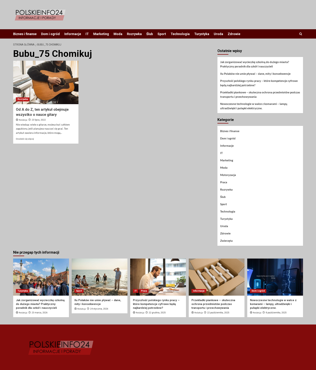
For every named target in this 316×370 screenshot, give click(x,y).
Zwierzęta (226, 240)
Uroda (218, 34)
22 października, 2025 (218, 312)
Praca (223, 182)
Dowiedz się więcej (25, 138)
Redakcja (23, 120)
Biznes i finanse (25, 34)
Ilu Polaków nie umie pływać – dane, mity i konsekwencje (255, 73)
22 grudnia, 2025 (157, 312)
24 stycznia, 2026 (99, 309)
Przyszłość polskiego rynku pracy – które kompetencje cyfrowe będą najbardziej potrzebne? (259, 83)
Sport (161, 34)
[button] (300, 34)
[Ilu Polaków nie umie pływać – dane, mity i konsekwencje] (99, 277)
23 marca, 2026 (40, 312)
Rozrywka (134, 34)
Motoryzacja (228, 175)
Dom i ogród (50, 34)
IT (87, 34)
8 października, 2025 (276, 312)
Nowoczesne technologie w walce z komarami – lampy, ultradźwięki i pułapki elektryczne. (253, 106)
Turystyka (201, 34)
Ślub (149, 34)
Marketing (101, 34)
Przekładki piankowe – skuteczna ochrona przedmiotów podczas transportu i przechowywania (260, 94)
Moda (118, 34)
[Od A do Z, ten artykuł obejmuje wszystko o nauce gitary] (45, 82)
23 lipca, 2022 (39, 120)
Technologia (180, 34)
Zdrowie (234, 34)
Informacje (72, 34)
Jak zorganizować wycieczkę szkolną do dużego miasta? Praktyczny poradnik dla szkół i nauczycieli (254, 64)
